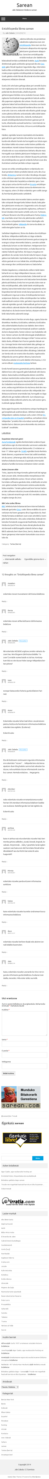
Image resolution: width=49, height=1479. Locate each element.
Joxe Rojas (5, 1350)
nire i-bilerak (6, 1438)
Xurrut (3, 1330)
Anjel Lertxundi (7, 1224)
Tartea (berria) (15, 544)
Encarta (33, 184)
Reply (4, 601)
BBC (3, 506)
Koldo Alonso (6, 1279)
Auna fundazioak (8, 442)
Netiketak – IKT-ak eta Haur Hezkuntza (15, 1364)
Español (4, 1416)
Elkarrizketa (5, 1412)
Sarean (24, 5)
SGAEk (24, 451)
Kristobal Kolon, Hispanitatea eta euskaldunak (18, 1176)
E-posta (5, 1051)
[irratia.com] (21, 1206)
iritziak (3, 1429)
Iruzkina (6, 1010)
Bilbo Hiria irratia (7, 1232)
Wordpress (36, 1477)
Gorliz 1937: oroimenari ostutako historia (26, 1343)
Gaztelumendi (6, 1245)
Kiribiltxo (4, 1275)
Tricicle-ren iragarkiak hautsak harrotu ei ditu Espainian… (22, 1184)
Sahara (4, 1442)
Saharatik (4, 1309)
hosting (4, 1425)
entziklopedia (25, 45)
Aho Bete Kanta (7, 1219)
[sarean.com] (21, 1109)
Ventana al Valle (7, 1326)
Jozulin (4, 1266)
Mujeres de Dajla (7, 1287)
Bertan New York (7, 1399)
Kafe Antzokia (6, 1270)
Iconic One (12, 1477)
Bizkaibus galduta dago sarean (12, 1180)
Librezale (4, 1283)
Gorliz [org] (5, 1249)
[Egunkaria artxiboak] (13, 1126)
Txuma (4, 1321)
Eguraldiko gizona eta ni (35, 559)
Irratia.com (5, 1262)
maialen (11, 583)
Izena (5, 1040)
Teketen (4, 1317)
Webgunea (6, 1062)
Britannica (12, 175)
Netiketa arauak (39, 1364)
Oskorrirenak (6, 1189)
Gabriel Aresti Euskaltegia (11, 1241)
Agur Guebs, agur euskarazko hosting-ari (16, 1172)
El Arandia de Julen (8, 1236)
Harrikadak (5, 1254)
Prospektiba (6, 1304)
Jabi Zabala (10, 33)
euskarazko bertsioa (22, 363)
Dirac (19, 510)
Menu (24, 19)
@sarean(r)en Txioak (9, 1116)
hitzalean (4, 1421)
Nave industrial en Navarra (11, 1296)
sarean (3, 1446)
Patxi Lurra (5, 1300)
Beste (3, 1404)
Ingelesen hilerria (7, 1258)
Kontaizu (4, 1433)
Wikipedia (23, 224)
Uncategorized (6, 1455)
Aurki (37, 61)
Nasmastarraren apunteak (11, 1292)
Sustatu (4, 1313)
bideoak (4, 1408)
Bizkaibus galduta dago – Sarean (13, 1371)
